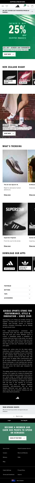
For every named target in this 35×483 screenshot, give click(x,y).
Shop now (7, 195)
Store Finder (6, 448)
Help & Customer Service (24, 448)
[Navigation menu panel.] (3, 6)
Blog (4, 461)
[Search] (28, 6)
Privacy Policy (21, 470)
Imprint (20, 474)
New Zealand (20, 480)
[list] (17, 78)
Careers (5, 453)
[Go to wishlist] (7, 6)
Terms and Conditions (8, 474)
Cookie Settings (7, 470)
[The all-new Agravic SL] (15, 173)
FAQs (19, 457)
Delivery (5, 457)
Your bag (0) (24, 420)
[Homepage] (17, 7)
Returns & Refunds (23, 453)
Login (9, 420)
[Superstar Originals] (15, 226)
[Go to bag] (32, 6)
